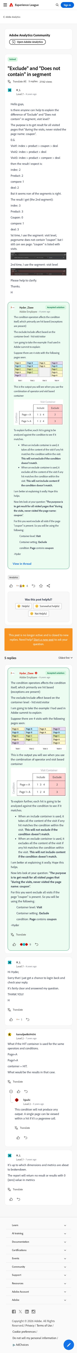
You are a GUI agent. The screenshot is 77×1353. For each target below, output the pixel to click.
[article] (38, 809)
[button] (19, 82)
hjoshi (26, 1099)
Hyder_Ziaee (26, 307)
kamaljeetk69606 (26, 1034)
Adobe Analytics (13, 16)
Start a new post (44, 639)
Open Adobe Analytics (30, 42)
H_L (18, 90)
